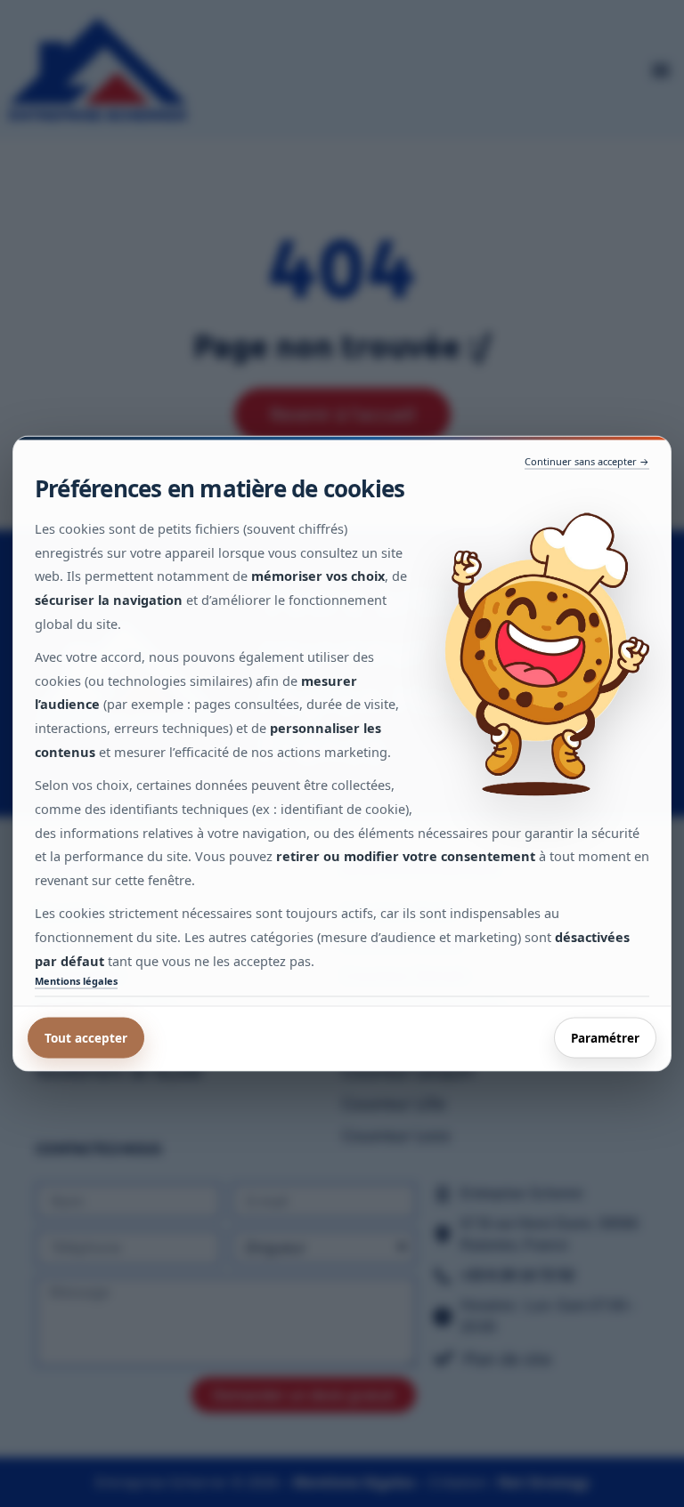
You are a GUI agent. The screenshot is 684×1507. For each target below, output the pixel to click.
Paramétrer (605, 1037)
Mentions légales (76, 980)
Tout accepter (86, 1037)
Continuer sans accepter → (587, 461)
